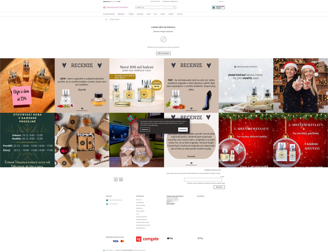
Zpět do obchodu (163, 53)
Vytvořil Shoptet (109, 250)
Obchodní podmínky (141, 219)
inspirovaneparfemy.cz (121, 179)
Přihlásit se (219, 187)
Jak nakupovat (140, 202)
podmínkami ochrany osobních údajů (214, 183)
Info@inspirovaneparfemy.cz (116, 200)
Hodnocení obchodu (141, 216)
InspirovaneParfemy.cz (116, 179)
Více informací (153, 125)
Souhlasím (182, 129)
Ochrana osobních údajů (142, 222)
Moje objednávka (140, 228)
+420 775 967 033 (113, 203)
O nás (137, 214)
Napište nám (139, 208)
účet (119, 1)
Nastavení (145, 129)
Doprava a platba (140, 205)
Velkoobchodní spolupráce (143, 225)
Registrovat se (106, 1)
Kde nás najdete (140, 211)
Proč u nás (139, 199)
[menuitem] (109, 14)
